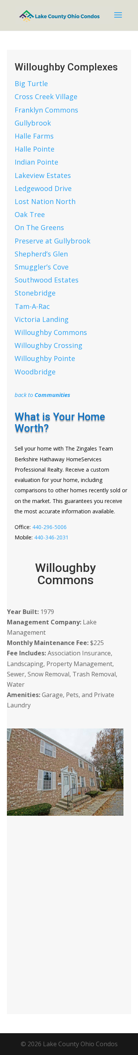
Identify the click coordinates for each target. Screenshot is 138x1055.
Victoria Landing (42, 319)
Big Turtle (31, 83)
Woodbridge (35, 371)
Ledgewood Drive (43, 188)
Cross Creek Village (46, 96)
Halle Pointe (34, 149)
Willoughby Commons (51, 332)
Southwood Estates (47, 279)
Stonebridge (35, 292)
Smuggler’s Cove (42, 266)
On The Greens (39, 227)
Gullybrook (33, 122)
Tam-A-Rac (32, 306)
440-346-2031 (51, 537)
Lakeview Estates (43, 175)
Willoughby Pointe (45, 358)
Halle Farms (34, 135)
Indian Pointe (36, 162)
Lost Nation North (45, 201)
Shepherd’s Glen (41, 253)
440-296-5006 (49, 527)
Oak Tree (30, 214)
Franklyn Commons (46, 109)
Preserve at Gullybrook (52, 240)
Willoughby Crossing (48, 345)
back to (42, 394)
